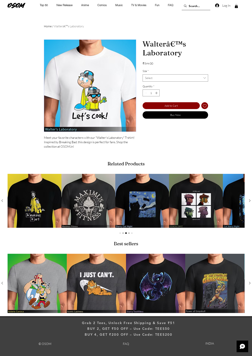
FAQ (126, 344)
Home (48, 26)
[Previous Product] (2, 200)
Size (146, 71)
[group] (126, 201)
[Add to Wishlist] (204, 105)
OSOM (16, 5)
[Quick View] (34, 201)
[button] (236, 6)
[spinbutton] (151, 93)
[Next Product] (250, 200)
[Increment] (156, 93)
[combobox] (175, 78)
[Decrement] (145, 93)
